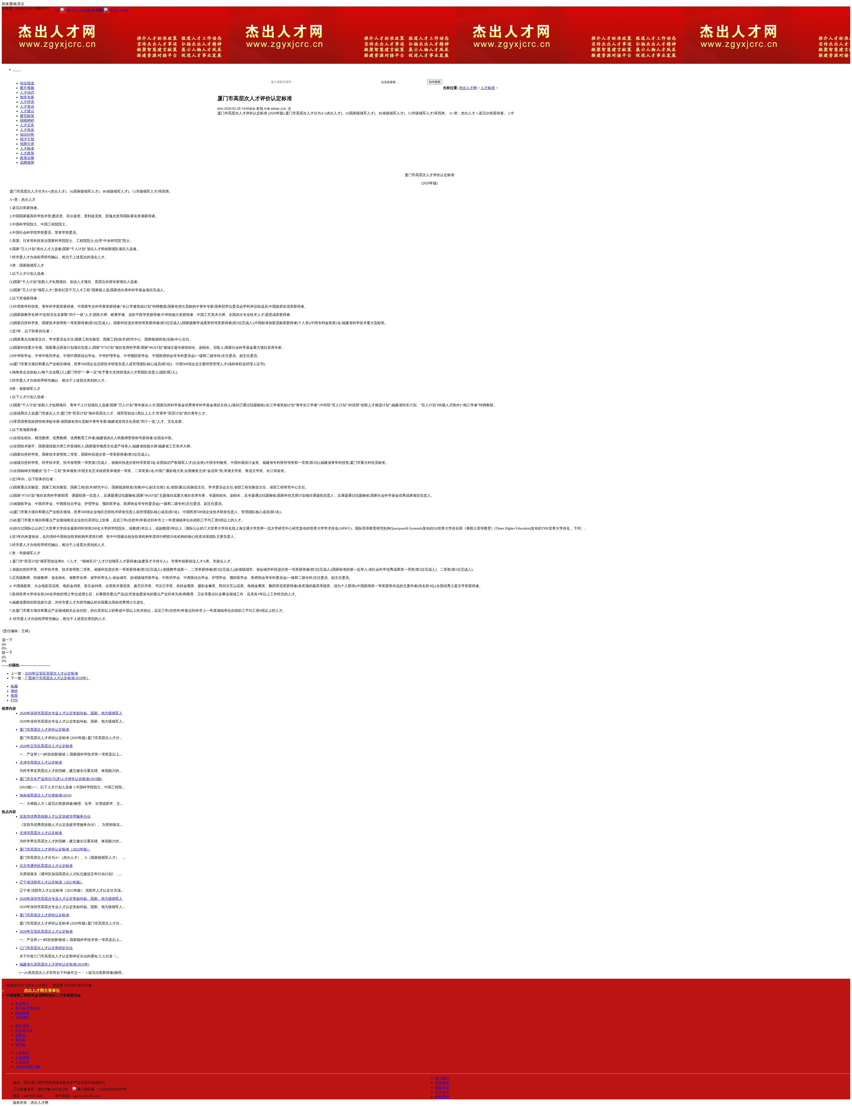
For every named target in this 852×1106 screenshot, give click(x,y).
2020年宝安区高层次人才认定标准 (51, 673)
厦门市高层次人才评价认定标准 (44, 729)
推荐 (14, 695)
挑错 (14, 691)
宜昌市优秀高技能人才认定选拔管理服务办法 (55, 816)
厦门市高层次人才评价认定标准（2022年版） (55, 849)
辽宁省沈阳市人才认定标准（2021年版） (51, 882)
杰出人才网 (468, 88)
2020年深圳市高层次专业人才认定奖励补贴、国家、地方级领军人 (71, 713)
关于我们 (442, 1078)
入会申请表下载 (27, 1066)
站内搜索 (434, 82)
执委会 (20, 1035)
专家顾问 (22, 1017)
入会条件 (22, 1052)
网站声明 (442, 1097)
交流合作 (442, 1092)
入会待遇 (22, 1057)
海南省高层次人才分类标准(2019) (45, 795)
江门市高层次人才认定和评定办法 (46, 948)
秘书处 (20, 1044)
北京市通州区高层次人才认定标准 (46, 866)
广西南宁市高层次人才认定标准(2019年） (57, 678)
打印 (14, 700)
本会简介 (22, 1003)
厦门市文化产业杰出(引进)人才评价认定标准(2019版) (61, 779)
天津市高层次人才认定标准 (41, 762)
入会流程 (22, 1062)
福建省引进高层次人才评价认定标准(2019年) (54, 964)
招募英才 (442, 1087)
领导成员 (22, 1026)
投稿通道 (442, 1083)
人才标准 (488, 88)
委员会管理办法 (27, 1008)
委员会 (20, 1040)
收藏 (14, 686)
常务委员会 (24, 1030)
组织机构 (22, 1013)
